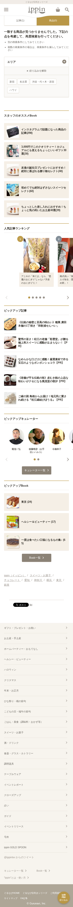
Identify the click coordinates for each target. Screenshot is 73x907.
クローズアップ (12, 795)
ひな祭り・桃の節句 (15, 701)
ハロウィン (10, 669)
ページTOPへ (36, 595)
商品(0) (53, 20)
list (31, 604)
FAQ (22, 898)
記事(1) (20, 20)
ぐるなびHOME (12, 893)
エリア (11, 61)
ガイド (7, 816)
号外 (6, 837)
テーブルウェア (12, 774)
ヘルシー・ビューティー (17, 659)
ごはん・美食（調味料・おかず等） (23, 722)
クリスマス (10, 680)
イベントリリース (14, 826)
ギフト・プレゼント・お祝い (20, 628)
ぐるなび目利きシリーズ (35, 893)
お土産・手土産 (12, 638)
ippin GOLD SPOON (15, 847)
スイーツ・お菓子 (14, 732)
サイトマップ (10, 898)
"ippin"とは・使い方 (15, 877)
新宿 (12, 81)
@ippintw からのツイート (19, 857)
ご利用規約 (55, 893)
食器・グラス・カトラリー (18, 753)
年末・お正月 (11, 690)
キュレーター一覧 (14, 870)
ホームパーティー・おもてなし (21, 649)
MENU (6, 9)
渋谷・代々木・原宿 (43, 81)
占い (6, 805)
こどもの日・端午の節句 (17, 711)
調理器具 (9, 763)
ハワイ (13, 90)
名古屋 (23, 81)
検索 (67, 9)
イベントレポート (14, 784)
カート (58, 9)
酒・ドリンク (11, 742)
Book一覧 (41, 870)
